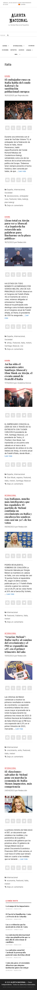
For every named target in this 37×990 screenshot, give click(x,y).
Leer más (22, 171)
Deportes (13, 50)
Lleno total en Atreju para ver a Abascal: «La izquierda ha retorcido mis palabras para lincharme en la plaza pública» (18, 229)
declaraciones (13, 196)
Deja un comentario (15, 205)
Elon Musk (11, 477)
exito (20, 750)
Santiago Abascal (12, 346)
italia (19, 199)
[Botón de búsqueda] (8, 35)
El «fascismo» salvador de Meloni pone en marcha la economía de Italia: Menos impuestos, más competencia (18, 779)
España (5, 46)
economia (11, 881)
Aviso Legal (6, 987)
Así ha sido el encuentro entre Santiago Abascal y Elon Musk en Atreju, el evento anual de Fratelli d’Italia (18, 371)
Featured (12, 199)
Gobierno (19, 616)
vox (21, 346)
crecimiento (12, 750)
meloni (28, 343)
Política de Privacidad (19, 987)
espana (19, 477)
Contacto (30, 987)
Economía (5, 50)
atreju (9, 343)
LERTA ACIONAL (18, 19)
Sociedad (31, 45)
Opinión (28, 50)
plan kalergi (9, 202)
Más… (16, 54)
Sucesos (21, 50)
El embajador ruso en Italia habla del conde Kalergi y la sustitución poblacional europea (18, 85)
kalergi (25, 199)
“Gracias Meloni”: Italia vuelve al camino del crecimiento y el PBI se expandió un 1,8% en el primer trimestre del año (18, 644)
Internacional (18, 46)
